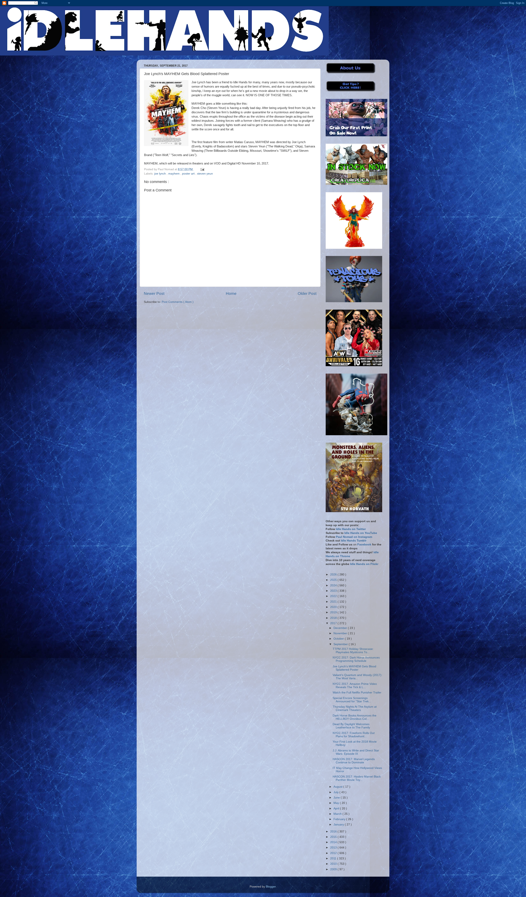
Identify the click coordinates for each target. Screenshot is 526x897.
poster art (188, 173)
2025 (334, 579)
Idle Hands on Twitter (351, 529)
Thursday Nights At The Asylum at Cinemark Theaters (355, 708)
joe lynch (160, 173)
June (337, 797)
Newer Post (154, 293)
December (340, 628)
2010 (334, 863)
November (340, 633)
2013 (334, 847)
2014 (334, 842)
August (338, 786)
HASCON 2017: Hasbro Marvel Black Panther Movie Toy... (357, 778)
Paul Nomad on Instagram (354, 536)
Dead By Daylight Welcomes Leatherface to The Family (351, 726)
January (339, 824)
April (336, 808)
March (338, 813)
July (336, 792)
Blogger (271, 886)
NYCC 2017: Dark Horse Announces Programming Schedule (356, 659)
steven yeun (205, 173)
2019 (334, 612)
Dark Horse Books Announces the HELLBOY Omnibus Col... (354, 717)
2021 (334, 601)
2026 (334, 574)
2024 (334, 585)
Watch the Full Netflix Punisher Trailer (357, 692)
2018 (334, 617)
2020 (334, 607)
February (339, 819)
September (341, 644)
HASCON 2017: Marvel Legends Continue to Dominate (354, 761)
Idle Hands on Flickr (364, 564)
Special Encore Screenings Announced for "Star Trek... (352, 700)
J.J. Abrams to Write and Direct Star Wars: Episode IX (356, 752)
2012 (334, 853)
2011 (333, 858)
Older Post (307, 293)
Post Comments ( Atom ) (178, 301)
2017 (334, 623)
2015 (334, 836)
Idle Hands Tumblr (353, 540)
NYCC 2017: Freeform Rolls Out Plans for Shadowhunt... (354, 734)
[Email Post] (201, 169)
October (339, 638)
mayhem (174, 173)
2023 (334, 590)
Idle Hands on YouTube (360, 533)
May (336, 802)
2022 (334, 596)
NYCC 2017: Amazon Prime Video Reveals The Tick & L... (355, 685)
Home (231, 293)
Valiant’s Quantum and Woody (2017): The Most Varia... (357, 677)
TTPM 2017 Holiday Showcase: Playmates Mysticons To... (353, 650)
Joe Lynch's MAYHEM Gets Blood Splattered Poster (354, 668)
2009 (334, 869)
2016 (334, 831)
